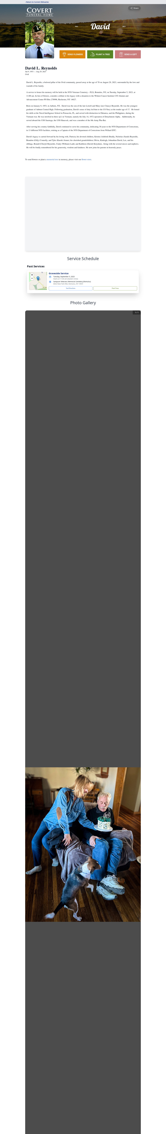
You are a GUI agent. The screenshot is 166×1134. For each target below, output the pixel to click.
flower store (86, 159)
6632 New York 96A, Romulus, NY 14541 (68, 284)
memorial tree (52, 159)
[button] (38, 278)
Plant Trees (115, 288)
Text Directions (70, 288)
